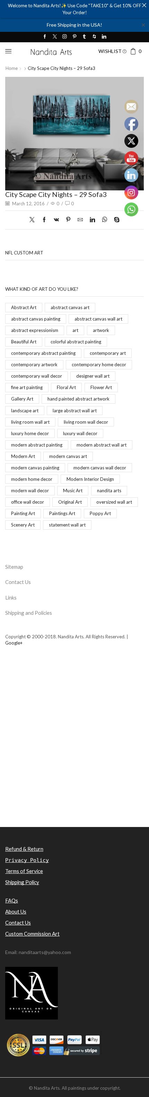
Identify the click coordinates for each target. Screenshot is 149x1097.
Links (11, 597)
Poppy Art (100, 513)
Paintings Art (62, 513)
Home (12, 68)
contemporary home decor (99, 364)
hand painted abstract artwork (78, 399)
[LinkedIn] (104, 36)
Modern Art (23, 456)
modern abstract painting (36, 445)
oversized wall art (114, 502)
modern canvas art (68, 456)
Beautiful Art (23, 341)
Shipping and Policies (28, 613)
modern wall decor (30, 490)
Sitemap (14, 567)
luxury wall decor (80, 433)
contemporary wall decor (36, 376)
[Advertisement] (74, 748)
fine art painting (27, 387)
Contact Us (18, 582)
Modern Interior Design (90, 479)
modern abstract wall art (101, 445)
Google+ (14, 643)
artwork (101, 330)
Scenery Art (23, 525)
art (75, 330)
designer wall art (92, 376)
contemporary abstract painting (43, 353)
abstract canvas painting (35, 319)
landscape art (24, 410)
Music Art (72, 490)
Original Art (70, 502)
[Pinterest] (74, 36)
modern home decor (31, 479)
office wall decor (27, 502)
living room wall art (30, 422)
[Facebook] (45, 36)
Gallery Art (22, 399)
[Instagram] (64, 36)
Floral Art (66, 387)
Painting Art (23, 513)
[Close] (144, 5)
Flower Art (101, 387)
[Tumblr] (84, 36)
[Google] (94, 36)
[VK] (56, 220)
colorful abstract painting (76, 341)
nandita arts (109, 490)
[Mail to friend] (80, 220)
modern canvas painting (35, 467)
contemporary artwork (34, 364)
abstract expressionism (34, 330)
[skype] (115, 220)
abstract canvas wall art (98, 319)
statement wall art (67, 525)
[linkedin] (92, 220)
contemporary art (108, 353)
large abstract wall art (75, 410)
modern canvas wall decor (99, 467)
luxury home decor (30, 433)
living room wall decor (86, 422)
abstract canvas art (70, 307)
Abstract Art (23, 307)
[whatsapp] (104, 220)
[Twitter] (55, 36)
